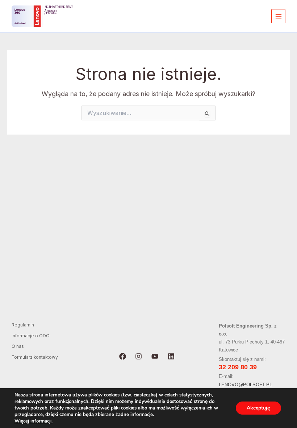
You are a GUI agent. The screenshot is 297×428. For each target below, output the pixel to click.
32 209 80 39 (238, 367)
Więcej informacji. (33, 421)
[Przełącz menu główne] (278, 16)
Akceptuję (258, 407)
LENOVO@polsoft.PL (245, 384)
